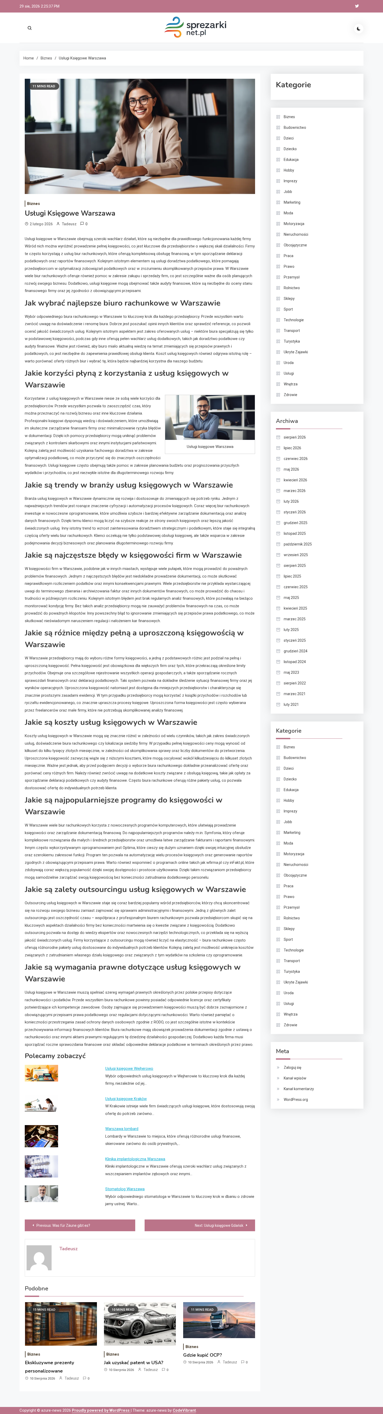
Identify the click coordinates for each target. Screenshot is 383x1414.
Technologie (294, 320)
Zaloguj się (292, 1067)
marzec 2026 (295, 491)
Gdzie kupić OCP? (202, 1355)
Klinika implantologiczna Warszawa (135, 1159)
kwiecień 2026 (295, 480)
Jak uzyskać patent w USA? (133, 1363)
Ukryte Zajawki (296, 352)
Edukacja (291, 159)
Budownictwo (295, 127)
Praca (288, 256)
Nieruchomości (296, 234)
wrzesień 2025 (296, 555)
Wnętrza (291, 384)
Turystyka (292, 341)
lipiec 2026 (292, 448)
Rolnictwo (292, 288)
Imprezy (290, 181)
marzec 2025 (295, 619)
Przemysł (292, 277)
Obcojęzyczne (295, 245)
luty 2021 (291, 704)
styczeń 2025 (295, 640)
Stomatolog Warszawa (125, 1189)
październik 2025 (298, 544)
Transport (292, 331)
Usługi (289, 373)
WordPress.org (296, 1099)
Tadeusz (69, 224)
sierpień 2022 (295, 683)
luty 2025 (291, 630)
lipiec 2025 (292, 576)
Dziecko (290, 149)
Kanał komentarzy (299, 1089)
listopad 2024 (295, 662)
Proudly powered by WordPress (101, 1410)
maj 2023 (291, 672)
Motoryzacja (294, 224)
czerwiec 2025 (296, 587)
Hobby (289, 170)
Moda (288, 213)
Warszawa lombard (121, 1128)
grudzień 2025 (295, 523)
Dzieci (289, 138)
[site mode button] (358, 28)
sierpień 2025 (295, 565)
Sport (288, 309)
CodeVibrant (184, 1410)
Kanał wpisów (295, 1078)
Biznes (33, 203)
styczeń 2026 (295, 512)
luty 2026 (291, 501)
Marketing (292, 202)
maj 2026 (291, 469)
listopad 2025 (295, 533)
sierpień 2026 (295, 437)
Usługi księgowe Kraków (126, 1098)
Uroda (289, 363)
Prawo (289, 266)
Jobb (288, 192)
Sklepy (289, 298)
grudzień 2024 (295, 651)
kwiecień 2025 (295, 608)
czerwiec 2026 (296, 459)
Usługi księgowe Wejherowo (129, 1068)
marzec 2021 (295, 694)
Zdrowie (290, 395)
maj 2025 (291, 598)
